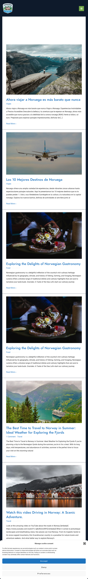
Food (8, 268)
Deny (44, 567)
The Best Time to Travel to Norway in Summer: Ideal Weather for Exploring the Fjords (41, 430)
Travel (19, 437)
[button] (84, 543)
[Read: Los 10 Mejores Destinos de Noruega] (44, 153)
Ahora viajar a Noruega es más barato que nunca (43, 99)
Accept (44, 561)
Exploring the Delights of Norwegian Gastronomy (43, 263)
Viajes (8, 104)
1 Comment (11, 437)
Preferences (44, 574)
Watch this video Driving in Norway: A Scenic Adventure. (40, 514)
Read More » (11, 123)
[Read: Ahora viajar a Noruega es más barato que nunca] (44, 69)
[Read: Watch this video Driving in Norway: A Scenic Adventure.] (44, 486)
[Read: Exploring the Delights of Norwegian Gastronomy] (44, 235)
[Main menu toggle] (81, 8)
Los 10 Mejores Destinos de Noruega (34, 179)
